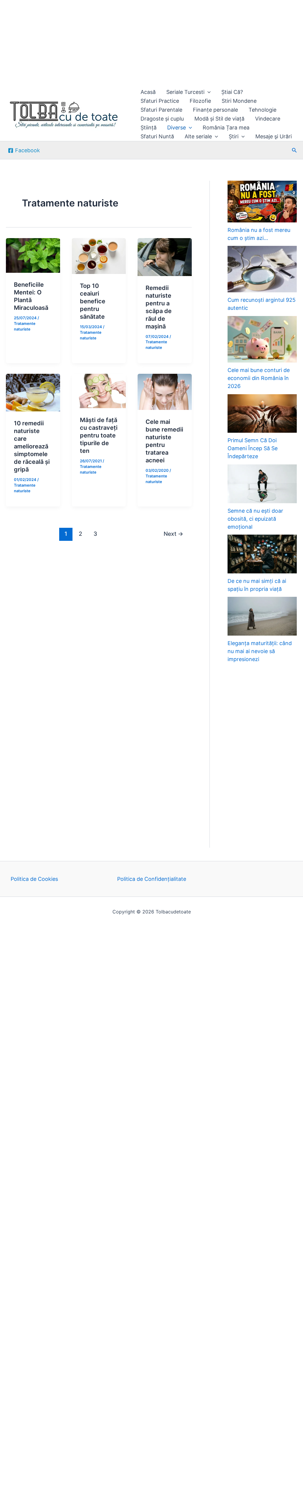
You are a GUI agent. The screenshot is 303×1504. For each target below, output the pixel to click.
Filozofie (200, 101)
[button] (207, 92)
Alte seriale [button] (198, 136)
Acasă (148, 92)
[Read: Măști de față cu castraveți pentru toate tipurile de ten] (99, 390)
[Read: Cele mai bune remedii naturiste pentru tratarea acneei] (165, 391)
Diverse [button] (176, 127)
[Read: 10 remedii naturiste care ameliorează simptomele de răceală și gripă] (33, 392)
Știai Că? (232, 92)
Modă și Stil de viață (219, 119)
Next (173, 533)
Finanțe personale (215, 110)
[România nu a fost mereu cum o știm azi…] (262, 201)
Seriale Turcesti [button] (185, 92)
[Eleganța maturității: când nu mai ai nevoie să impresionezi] (262, 616)
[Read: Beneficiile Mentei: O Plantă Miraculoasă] (33, 255)
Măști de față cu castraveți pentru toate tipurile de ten (98, 435)
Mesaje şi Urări (273, 136)
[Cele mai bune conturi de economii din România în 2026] (262, 339)
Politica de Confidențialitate (151, 879)
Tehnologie (262, 110)
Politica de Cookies (34, 879)
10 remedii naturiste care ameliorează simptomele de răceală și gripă (32, 446)
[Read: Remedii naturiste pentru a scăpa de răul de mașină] (165, 257)
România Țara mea (226, 127)
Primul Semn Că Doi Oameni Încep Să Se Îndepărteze (253, 448)
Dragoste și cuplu (162, 119)
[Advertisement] (151, 43)
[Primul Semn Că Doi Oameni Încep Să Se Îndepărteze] (262, 413)
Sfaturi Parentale (161, 110)
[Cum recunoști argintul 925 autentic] (262, 269)
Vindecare (267, 119)
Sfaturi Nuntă (157, 136)
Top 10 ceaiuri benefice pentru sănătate (92, 301)
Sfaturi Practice (160, 101)
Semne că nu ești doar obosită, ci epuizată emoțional (255, 519)
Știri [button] (233, 136)
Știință (149, 127)
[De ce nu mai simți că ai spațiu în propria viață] (262, 554)
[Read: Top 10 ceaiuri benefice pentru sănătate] (99, 255)
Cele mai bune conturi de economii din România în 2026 (259, 378)
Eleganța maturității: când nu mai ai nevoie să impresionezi (260, 651)
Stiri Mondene (239, 101)
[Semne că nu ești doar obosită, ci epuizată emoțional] (262, 483)
